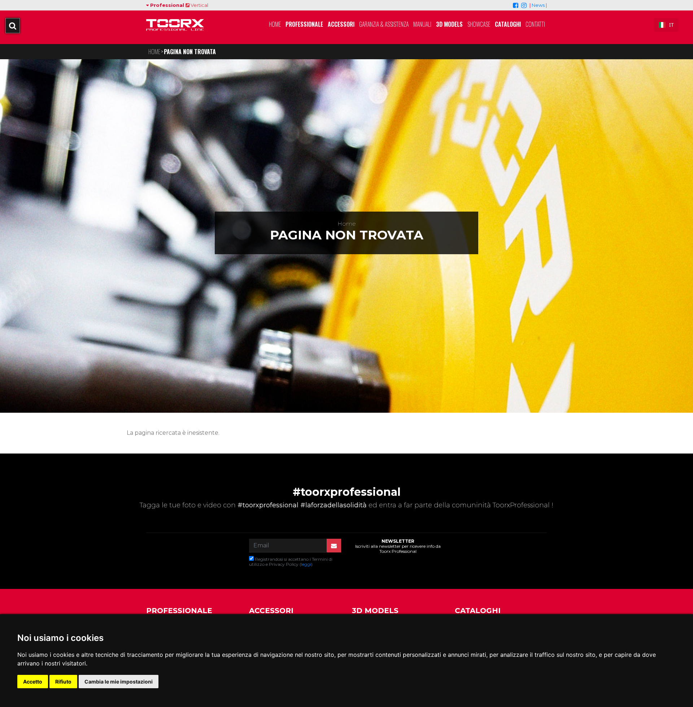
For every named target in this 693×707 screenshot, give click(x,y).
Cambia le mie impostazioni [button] (118, 681)
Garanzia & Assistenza (384, 24)
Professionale (304, 24)
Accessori (341, 24)
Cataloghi (508, 24)
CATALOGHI (478, 610)
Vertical (198, 5)
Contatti (535, 24)
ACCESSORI (271, 610)
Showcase (478, 24)
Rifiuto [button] (63, 681)
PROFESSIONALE (179, 610)
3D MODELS (449, 24)
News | (539, 5)
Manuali (422, 24)
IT (671, 25)
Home (275, 24)
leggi (306, 564)
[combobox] (666, 25)
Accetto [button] (32, 681)
